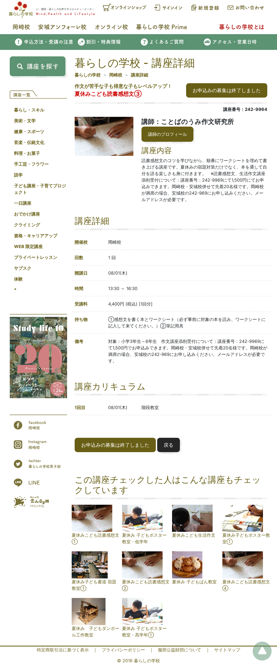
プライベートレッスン (35, 257)
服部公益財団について (179, 649)
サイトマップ (227, 649)
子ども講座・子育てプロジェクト (40, 189)
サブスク (22, 268)
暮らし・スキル (29, 109)
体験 (18, 279)
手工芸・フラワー (31, 164)
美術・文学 (25, 120)
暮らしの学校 (88, 75)
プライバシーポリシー (123, 649)
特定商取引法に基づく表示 (63, 649)
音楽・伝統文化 (29, 142)
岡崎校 (115, 75)
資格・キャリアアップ (35, 235)
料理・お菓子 (27, 153)
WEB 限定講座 (28, 246)
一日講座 (22, 203)
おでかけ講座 (27, 214)
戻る (168, 445)
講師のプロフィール (167, 134)
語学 (18, 175)
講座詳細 (139, 75)
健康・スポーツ (29, 131)
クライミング (27, 224)
